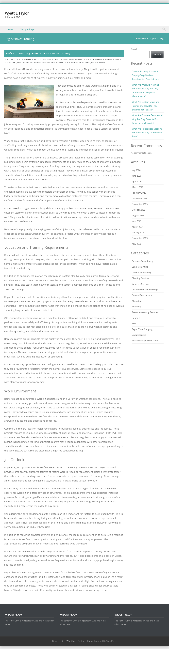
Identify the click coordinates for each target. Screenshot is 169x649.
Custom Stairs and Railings (145, 289)
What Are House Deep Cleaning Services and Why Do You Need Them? (147, 132)
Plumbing (136, 306)
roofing (29, 63)
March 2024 (137, 226)
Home (10, 29)
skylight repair (98, 63)
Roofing (55, 60)
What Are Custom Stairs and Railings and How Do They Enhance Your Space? (145, 105)
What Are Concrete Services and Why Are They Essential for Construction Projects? (147, 119)
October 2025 (138, 209)
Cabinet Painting (140, 266)
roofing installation (60, 63)
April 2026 (136, 181)
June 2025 (136, 221)
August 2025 (138, 215)
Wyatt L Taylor (17, 13)
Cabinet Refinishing (141, 272)
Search (134, 49)
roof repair (110, 60)
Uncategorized (139, 334)
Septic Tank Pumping (142, 329)
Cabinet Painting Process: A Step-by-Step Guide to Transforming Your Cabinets (145, 75)
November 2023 (140, 238)
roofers (21, 63)
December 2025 (139, 198)
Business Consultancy (142, 261)
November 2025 (140, 204)
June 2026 (136, 175)
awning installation (79, 60)
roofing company (42, 63)
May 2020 (136, 243)
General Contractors (142, 295)
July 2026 (136, 170)
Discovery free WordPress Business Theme (73, 641)
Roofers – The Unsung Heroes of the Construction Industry (38, 53)
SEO (134, 323)
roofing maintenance (80, 63)
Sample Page (27, 29)
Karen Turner (32, 60)
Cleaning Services (140, 278)
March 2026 (137, 187)
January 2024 (138, 232)
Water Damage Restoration (145, 340)
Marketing (137, 300)
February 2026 (139, 192)
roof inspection (97, 60)
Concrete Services (140, 283)
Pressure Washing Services (145, 312)
